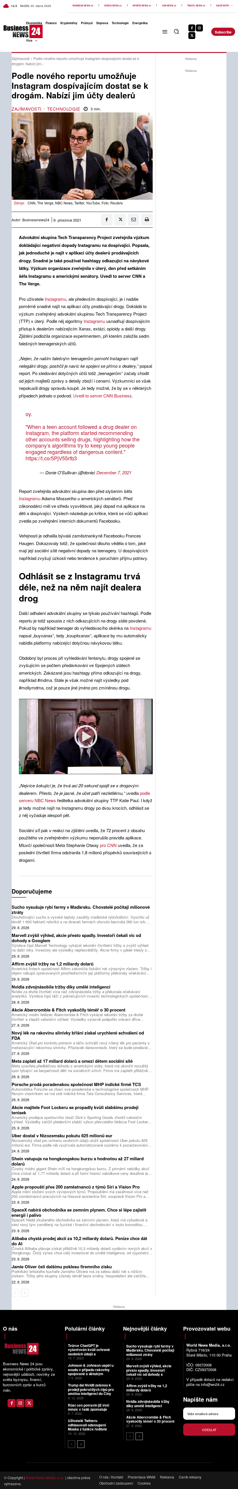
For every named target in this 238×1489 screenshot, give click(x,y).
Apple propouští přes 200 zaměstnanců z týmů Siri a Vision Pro (76, 1187)
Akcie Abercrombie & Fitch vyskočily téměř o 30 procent (68, 1010)
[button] (176, 31)
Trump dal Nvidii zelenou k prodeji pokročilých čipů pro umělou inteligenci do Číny (91, 1389)
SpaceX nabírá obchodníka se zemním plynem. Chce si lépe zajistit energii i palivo (79, 1212)
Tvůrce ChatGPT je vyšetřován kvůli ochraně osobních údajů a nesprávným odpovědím (89, 1352)
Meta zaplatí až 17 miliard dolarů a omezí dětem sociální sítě (72, 1061)
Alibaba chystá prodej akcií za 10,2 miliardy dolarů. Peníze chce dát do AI (79, 1241)
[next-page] (24, 1293)
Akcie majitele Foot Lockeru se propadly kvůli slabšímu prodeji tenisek (75, 1110)
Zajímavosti (21, 58)
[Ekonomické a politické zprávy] (11, 31)
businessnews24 (35, 220)
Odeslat (209, 1429)
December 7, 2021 (113, 472)
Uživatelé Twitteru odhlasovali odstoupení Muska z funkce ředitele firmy (87, 1427)
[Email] (133, 219)
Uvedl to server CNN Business (102, 395)
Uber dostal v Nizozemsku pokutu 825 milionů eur (62, 1135)
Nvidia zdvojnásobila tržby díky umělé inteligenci (61, 987)
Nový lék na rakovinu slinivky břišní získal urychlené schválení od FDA (78, 1035)
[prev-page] (15, 1293)
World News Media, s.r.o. (45, 1477)
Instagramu (55, 299)
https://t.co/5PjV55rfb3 (51, 458)
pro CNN (108, 845)
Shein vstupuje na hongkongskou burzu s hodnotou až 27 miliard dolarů (78, 1161)
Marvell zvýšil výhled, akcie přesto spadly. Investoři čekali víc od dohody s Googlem (76, 938)
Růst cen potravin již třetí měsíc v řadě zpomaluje (88, 1407)
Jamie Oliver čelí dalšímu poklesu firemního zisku (62, 1266)
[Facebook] (191, 27)
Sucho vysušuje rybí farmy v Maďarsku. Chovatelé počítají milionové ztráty (81, 909)
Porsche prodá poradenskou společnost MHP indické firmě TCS (76, 1084)
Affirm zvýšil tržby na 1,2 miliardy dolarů (52, 964)
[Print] (147, 219)
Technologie (63, 109)
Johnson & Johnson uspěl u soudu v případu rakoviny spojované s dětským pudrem (90, 1371)
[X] (191, 35)
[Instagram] (199, 27)
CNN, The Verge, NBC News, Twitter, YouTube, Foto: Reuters (75, 202)
